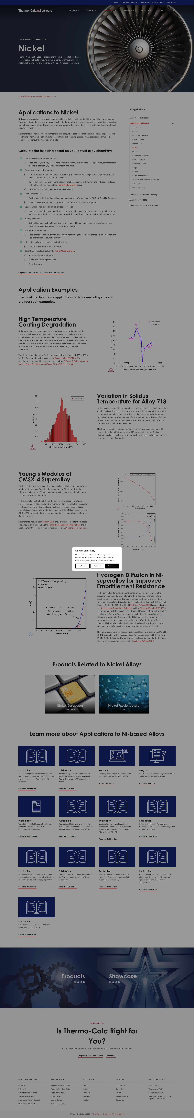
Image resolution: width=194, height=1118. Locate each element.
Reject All (97, 566)
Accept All (111, 566)
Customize (82, 566)
